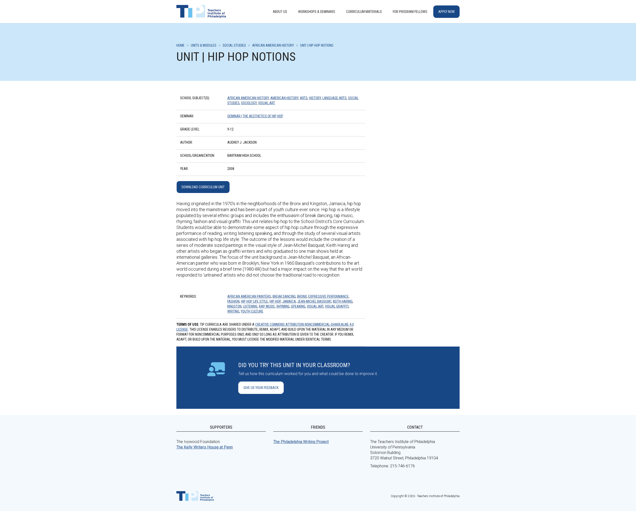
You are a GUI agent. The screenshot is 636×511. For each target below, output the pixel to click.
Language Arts (334, 98)
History (315, 98)
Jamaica (289, 301)
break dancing (284, 296)
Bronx (302, 296)
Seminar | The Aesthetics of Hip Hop (255, 116)
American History (284, 98)
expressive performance (328, 296)
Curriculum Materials (364, 12)
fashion (233, 301)
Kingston (234, 306)
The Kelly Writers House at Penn (204, 447)
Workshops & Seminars (316, 12)
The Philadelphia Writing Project (301, 441)
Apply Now (446, 12)
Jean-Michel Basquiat (314, 301)
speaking (298, 306)
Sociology (249, 103)
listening (250, 306)
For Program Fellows (410, 12)
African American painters (249, 296)
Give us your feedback (260, 388)
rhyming (283, 306)
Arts (304, 98)
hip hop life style (254, 301)
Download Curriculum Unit (203, 187)
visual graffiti (337, 306)
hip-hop (275, 301)
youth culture (252, 311)
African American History (248, 98)
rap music (267, 306)
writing (233, 311)
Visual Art (266, 103)
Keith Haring (343, 301)
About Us (280, 12)
